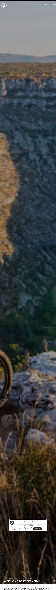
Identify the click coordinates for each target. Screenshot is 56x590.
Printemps (30, 578)
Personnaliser (28, 528)
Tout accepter (37, 528)
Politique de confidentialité (28, 525)
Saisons (24, 578)
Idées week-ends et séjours (15, 578)
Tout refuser (18, 528)
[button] (54, 583)
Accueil (5, 578)
